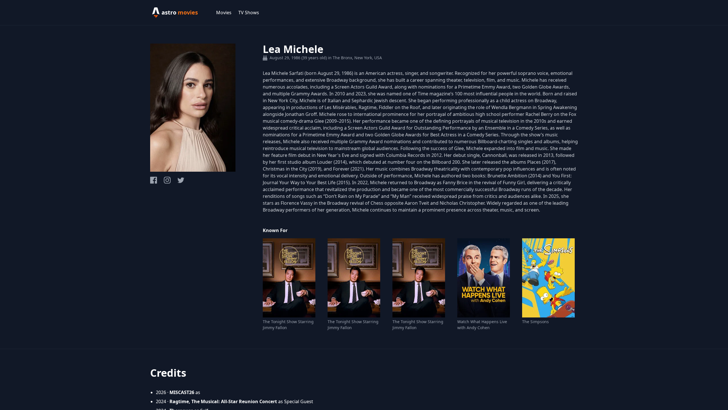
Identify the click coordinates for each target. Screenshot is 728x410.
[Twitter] (180, 180)
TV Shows (248, 12)
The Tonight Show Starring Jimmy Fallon (288, 324)
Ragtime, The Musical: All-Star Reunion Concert (223, 401)
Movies (223, 12)
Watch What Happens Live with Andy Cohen (482, 324)
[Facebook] (153, 180)
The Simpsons (535, 321)
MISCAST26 (181, 392)
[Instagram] (167, 180)
